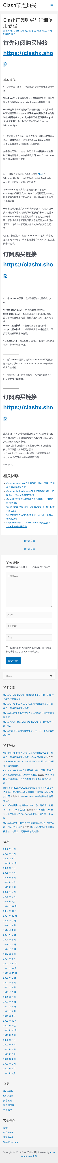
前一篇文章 (29, 540)
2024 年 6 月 (9, 935)
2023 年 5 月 (9, 997)
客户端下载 (30, 30)
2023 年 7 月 (9, 987)
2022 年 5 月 (9, 1054)
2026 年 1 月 (9, 858)
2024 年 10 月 (10, 916)
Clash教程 (19, 30)
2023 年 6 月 (9, 992)
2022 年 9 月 (9, 1035)
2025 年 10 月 (10, 863)
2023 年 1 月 (9, 1016)
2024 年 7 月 (9, 930)
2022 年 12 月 (10, 1021)
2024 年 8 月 (9, 925)
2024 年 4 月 (9, 944)
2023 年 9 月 (9, 978)
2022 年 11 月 (9, 1025)
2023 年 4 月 (9, 1001)
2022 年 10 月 (10, 1030)
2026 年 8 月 (9, 849)
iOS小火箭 (8, 1095)
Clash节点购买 (19, 5)
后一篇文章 (29, 548)
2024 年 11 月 (10, 911)
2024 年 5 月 (9, 939)
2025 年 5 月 (9, 882)
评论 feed (8, 1137)
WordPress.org (10, 1142)
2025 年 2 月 (9, 896)
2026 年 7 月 (9, 854)
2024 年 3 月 (9, 949)
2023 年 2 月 (9, 1011)
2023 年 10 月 (10, 973)
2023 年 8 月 (9, 982)
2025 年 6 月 (9, 877)
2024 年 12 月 (10, 906)
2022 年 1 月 (9, 1073)
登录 (5, 1127)
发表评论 (7, 30)
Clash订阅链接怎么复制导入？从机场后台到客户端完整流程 (28, 778)
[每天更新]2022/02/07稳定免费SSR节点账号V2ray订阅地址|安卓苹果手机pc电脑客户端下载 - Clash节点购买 (28, 792)
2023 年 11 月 (10, 968)
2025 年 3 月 (9, 892)
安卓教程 (7, 1100)
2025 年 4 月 (9, 887)
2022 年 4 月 (9, 1059)
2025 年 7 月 (9, 873)
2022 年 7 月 (9, 1044)
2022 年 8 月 (9, 1040)
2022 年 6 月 (9, 1049)
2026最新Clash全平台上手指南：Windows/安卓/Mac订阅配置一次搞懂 (28, 813)
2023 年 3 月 (9, 1006)
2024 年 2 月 (9, 954)
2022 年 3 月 (9, 1064)
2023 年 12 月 (10, 963)
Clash (40, 174)
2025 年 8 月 (9, 868)
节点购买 (41, 30)
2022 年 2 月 (9, 1068)
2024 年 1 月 (9, 959)
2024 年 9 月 (9, 920)
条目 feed (8, 1132)
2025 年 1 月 (9, 901)
